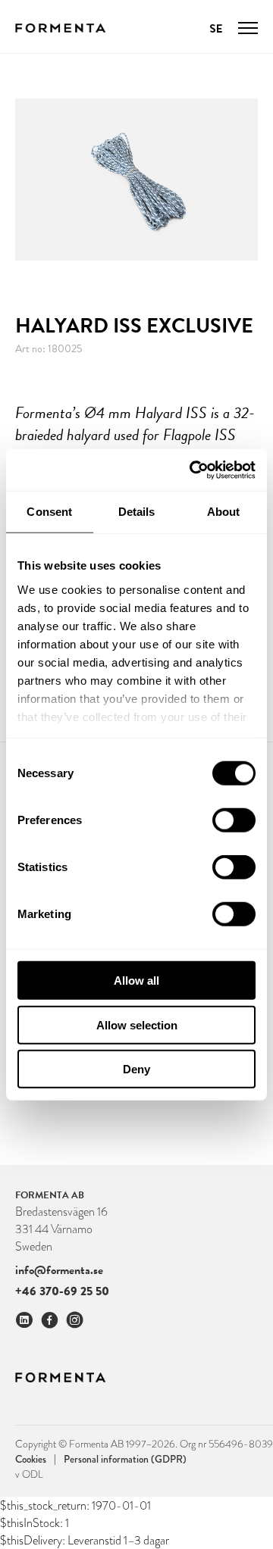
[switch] (234, 820)
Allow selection (136, 1024)
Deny (136, 1069)
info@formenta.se (59, 1270)
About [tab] (223, 511)
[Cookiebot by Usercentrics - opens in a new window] (193, 469)
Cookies (35, 1458)
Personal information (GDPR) (125, 1458)
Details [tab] (136, 511)
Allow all (136, 980)
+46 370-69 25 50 (62, 1291)
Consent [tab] (49, 511)
